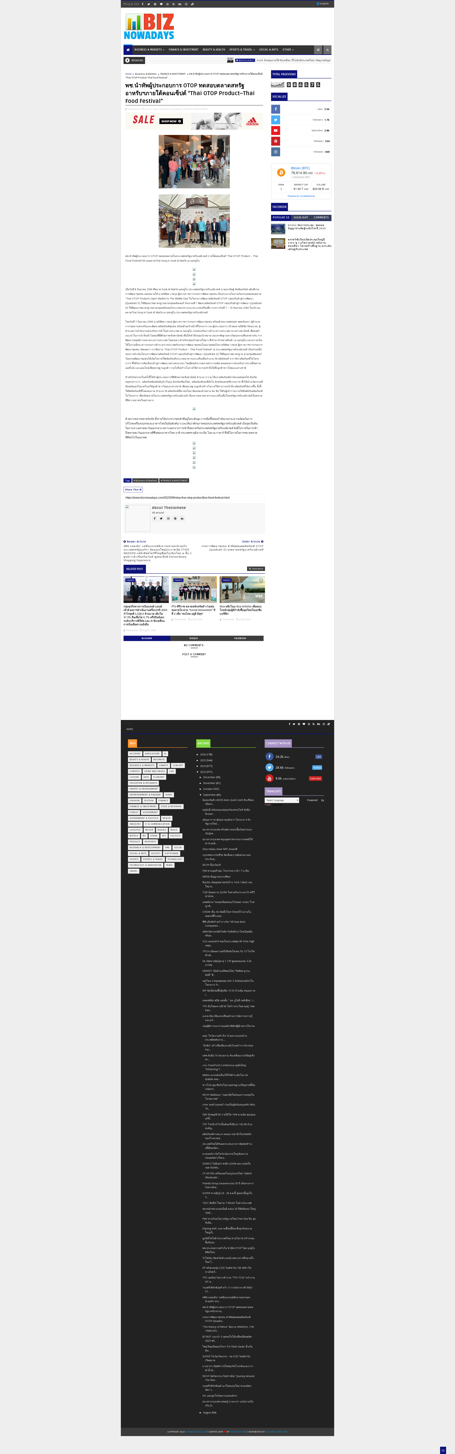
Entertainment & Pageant (145, 794)
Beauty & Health (214, 49)
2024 (203, 766)
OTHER (154, 835)
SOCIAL (178, 847)
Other (287, 49)
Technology (175, 859)
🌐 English (323, 3)
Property (150, 841)
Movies (162, 830)
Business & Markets (148, 49)
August (207, 1412)
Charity (163, 765)
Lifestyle (135, 830)
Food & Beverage (171, 806)
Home (128, 73)
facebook (240, 638)
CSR (171, 771)
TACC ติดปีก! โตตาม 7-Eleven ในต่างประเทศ (227, 1203)
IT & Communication (157, 824)
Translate (277, 804)
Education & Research (143, 783)
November (209, 783)
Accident (135, 753)
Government (150, 812)
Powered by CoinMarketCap (301, 195)
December (209, 777)
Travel (134, 871)
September (209, 794)
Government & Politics (144, 818)
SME (167, 847)
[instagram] (186, 4)
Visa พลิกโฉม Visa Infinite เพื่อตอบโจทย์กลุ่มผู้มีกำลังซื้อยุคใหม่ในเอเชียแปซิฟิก (241, 610)
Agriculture (152, 753)
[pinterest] (155, 4)
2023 (203, 771)
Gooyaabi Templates (277, 1432)
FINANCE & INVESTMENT (173, 73)
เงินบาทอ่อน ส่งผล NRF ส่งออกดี (219, 849)
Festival (149, 800)
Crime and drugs (154, 771)
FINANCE (130, 580)
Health (167, 818)
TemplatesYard (238, 1432)
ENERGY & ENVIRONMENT (144, 789)
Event (168, 794)
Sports (134, 859)
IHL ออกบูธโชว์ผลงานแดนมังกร (219, 1395)
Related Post (134, 569)
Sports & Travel (240, 49)
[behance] (180, 4)
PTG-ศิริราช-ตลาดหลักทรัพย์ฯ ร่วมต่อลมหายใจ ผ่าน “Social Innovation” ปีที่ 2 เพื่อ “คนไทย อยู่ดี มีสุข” (193, 610)
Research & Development (145, 847)
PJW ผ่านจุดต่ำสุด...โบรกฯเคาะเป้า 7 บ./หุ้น (225, 870)
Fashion (135, 800)
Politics (175, 835)
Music (174, 830)
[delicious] (192, 4)
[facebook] (142, 4)
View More (257, 568)
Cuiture (134, 777)
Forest (134, 812)
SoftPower (171, 853)
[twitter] (148, 4)
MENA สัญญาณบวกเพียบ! (216, 876)
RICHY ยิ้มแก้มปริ (211, 864)
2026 (203, 754)
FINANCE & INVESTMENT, (196, 109)
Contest (135, 771)
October (208, 789)
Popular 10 (281, 217)
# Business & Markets (145, 480)
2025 (203, 760)
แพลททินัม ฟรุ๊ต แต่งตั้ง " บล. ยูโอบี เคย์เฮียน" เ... (228, 1000)
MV (144, 835)
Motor (149, 830)
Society (155, 853)
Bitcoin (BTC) (300, 168)
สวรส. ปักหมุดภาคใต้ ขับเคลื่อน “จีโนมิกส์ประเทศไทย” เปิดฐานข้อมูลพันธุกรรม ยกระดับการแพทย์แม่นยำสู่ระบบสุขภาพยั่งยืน (283, 60)
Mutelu (134, 835)
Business (159, 759)
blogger (147, 638)
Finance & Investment (184, 49)
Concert (178, 765)
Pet (164, 835)
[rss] (173, 4)
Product (135, 841)
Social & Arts (268, 49)
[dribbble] (167, 4)
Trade (169, 865)
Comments (321, 217)
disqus (193, 638)
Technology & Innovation (146, 865)
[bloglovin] (161, 4)
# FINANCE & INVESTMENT (174, 480)
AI (165, 753)
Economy (159, 777)
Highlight (301, 217)
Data (146, 777)
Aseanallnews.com (196, 1432)
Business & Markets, (172, 109)
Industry (135, 824)
